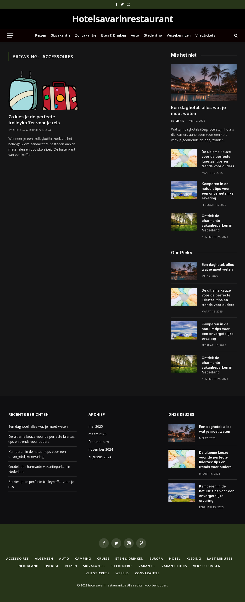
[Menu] (10, 35)
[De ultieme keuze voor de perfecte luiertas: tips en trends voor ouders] (184, 158)
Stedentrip (153, 35)
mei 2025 (96, 426)
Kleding (194, 558)
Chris (17, 130)
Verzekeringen (179, 35)
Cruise (103, 558)
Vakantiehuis (174, 566)
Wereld (122, 573)
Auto (135, 35)
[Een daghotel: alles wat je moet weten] (204, 82)
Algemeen (44, 558)
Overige (52, 566)
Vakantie (147, 566)
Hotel (175, 558)
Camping (83, 558)
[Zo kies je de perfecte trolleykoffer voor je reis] (43, 90)
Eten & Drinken (113, 35)
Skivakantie (60, 35)
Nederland (28, 566)
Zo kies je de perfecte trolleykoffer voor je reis (34, 119)
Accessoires (17, 558)
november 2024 (101, 449)
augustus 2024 (100, 457)
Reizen (40, 35)
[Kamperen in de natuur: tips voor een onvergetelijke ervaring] (184, 190)
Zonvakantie (85, 35)
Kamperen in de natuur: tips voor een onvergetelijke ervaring (218, 191)
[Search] (235, 35)
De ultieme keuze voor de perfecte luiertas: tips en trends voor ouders (218, 159)
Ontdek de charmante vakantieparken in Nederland (217, 223)
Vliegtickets (205, 35)
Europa (156, 558)
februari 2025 (99, 441)
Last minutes (220, 558)
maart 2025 (97, 434)
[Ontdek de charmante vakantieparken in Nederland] (184, 222)
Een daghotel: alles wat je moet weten (198, 110)
